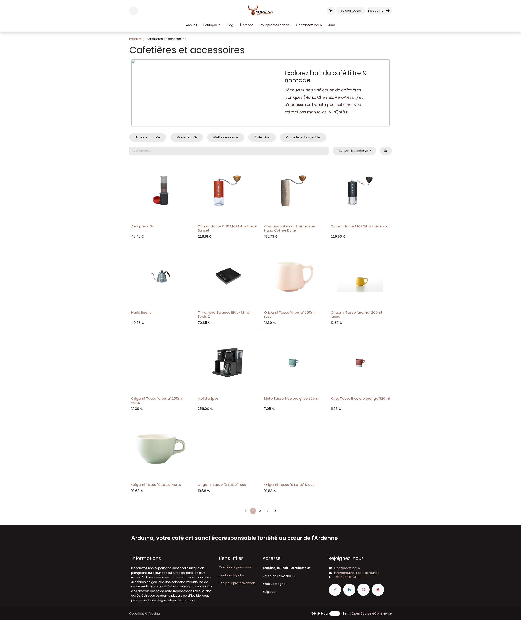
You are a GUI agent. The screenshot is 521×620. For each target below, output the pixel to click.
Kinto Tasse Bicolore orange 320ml (360, 398)
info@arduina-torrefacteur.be (357, 573)
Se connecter (350, 10)
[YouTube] (378, 590)
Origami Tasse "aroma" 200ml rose (289, 314)
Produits (135, 39)
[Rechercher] (323, 151)
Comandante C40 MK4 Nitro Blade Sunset (227, 228)
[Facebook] (335, 590)
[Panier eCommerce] (331, 10)
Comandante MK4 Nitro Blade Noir (360, 226)
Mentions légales (231, 575)
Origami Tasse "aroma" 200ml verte (157, 400)
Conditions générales (235, 567)
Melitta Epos (208, 398)
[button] (133, 10)
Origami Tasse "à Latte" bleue (289, 484)
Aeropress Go (142, 226)
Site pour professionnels (237, 583)
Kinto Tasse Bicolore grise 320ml (291, 398)
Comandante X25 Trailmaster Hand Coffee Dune (289, 228)
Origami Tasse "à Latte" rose (222, 484)
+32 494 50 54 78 (347, 577)
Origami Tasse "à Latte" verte (156, 484)
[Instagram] (363, 590)
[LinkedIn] (349, 590)
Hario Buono (141, 312)
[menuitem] (191, 25)
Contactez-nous (347, 568)
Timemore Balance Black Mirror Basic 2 (224, 314)
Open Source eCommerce (372, 613)
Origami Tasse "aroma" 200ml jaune (356, 314)
